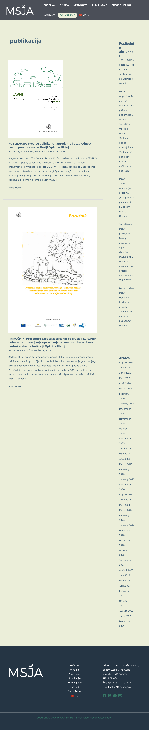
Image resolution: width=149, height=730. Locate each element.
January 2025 (126, 479)
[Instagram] (109, 695)
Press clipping (121, 5)
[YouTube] (115, 695)
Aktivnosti (80, 5)
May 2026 (124, 378)
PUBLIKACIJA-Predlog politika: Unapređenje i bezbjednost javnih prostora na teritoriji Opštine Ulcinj (49, 145)
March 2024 (126, 510)
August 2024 (126, 494)
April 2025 (125, 459)
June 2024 (125, 499)
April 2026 (125, 383)
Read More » (15, 188)
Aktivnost (13, 151)
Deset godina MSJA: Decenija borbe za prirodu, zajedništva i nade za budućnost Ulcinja (126, 307)
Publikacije (99, 5)
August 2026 (126, 362)
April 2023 (125, 585)
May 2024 (124, 504)
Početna (49, 5)
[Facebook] (104, 695)
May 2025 (124, 453)
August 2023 (126, 570)
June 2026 (125, 372)
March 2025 (125, 464)
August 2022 (126, 610)
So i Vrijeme (67, 15)
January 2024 (126, 525)
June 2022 (125, 616)
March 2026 (126, 388)
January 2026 (126, 403)
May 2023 (124, 580)
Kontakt (49, 15)
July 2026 (124, 367)
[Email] (120, 695)
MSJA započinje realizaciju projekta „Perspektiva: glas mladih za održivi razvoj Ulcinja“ (126, 197)
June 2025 (125, 448)
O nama (64, 5)
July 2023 (124, 575)
